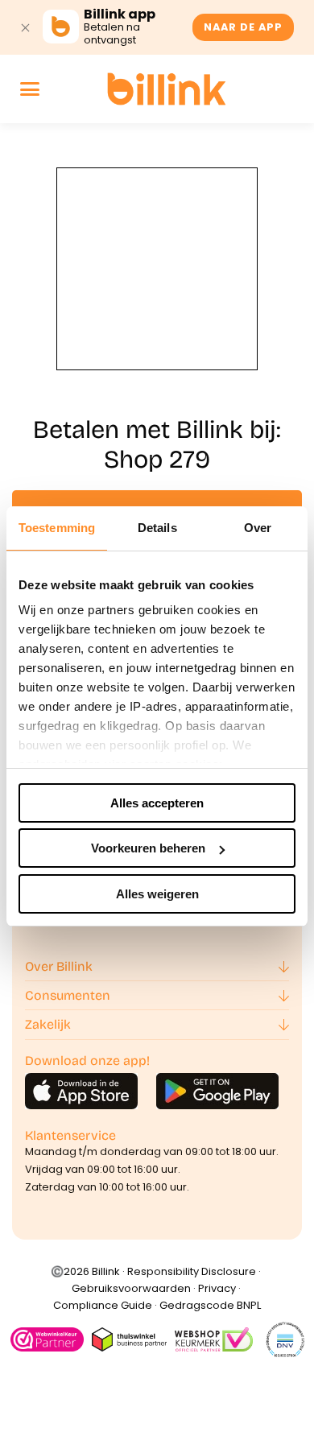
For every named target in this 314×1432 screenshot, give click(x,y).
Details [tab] (157, 527)
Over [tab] (257, 527)
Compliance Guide (102, 1305)
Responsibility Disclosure (191, 1271)
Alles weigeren (157, 894)
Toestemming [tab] (57, 527)
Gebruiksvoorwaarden (131, 1288)
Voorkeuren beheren (148, 848)
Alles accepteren (157, 803)
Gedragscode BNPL (210, 1305)
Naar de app (243, 27)
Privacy (217, 1288)
